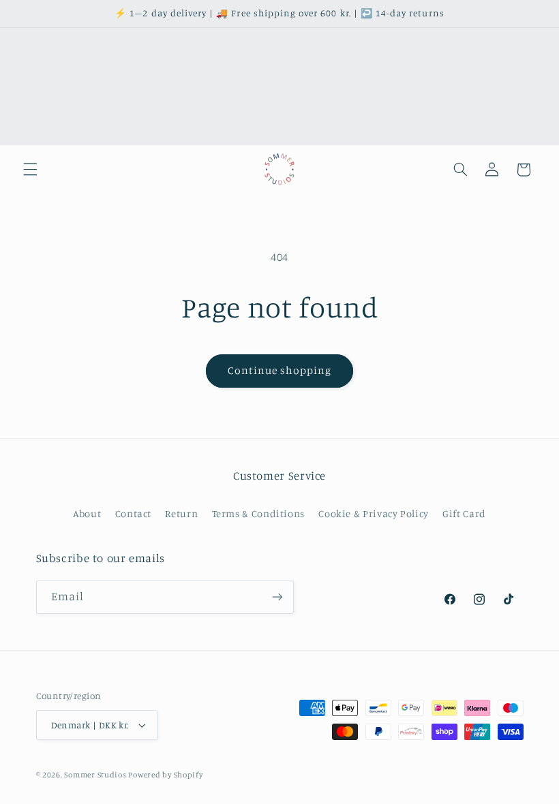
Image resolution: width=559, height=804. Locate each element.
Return (181, 513)
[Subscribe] (276, 597)
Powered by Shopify (165, 774)
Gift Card (464, 513)
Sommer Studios (96, 774)
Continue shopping (280, 370)
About (87, 513)
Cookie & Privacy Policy (373, 513)
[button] (30, 169)
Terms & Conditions (258, 513)
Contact (133, 513)
